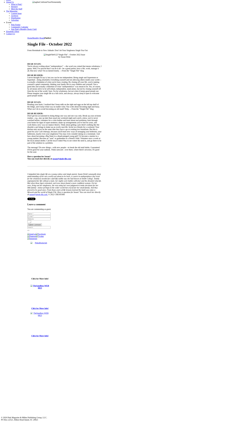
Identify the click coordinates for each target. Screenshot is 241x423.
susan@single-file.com (61, 159)
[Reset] (28, 230)
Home (29, 38)
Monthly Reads (38, 38)
